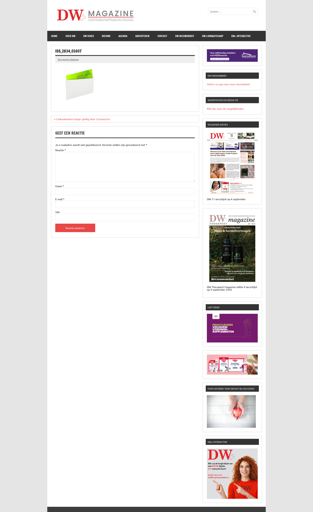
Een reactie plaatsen (68, 59)
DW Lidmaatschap (212, 36)
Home (54, 36)
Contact (162, 36)
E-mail (59, 199)
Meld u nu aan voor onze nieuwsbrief (228, 84)
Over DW (70, 36)
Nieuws (106, 36)
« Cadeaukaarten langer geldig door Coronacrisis (82, 119)
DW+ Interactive (241, 36)
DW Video (88, 36)
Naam (59, 186)
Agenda (123, 36)
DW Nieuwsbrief (184, 36)
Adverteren (142, 36)
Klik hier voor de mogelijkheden (225, 108)
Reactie (60, 150)
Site (57, 212)
